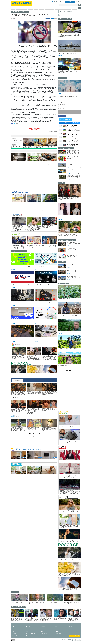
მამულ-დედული (63, 283)
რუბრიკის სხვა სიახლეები (19, 251)
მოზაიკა (61, 182)
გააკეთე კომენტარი (53, 131)
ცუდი (61, 106)
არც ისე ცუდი (62, 104)
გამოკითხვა (62, 78)
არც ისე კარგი (63, 102)
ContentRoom (53, 151)
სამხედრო (62, 262)
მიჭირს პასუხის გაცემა (64, 108)
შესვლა (79, 1)
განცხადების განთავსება (58, 1)
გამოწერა (70, 1)
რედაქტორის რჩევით (65, 19)
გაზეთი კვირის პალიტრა (67, 15)
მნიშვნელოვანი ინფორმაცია (20, 12)
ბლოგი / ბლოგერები (67, 11)
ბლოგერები (15, 592)
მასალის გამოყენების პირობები (76, 640)
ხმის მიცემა (69, 112)
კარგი (61, 99)
